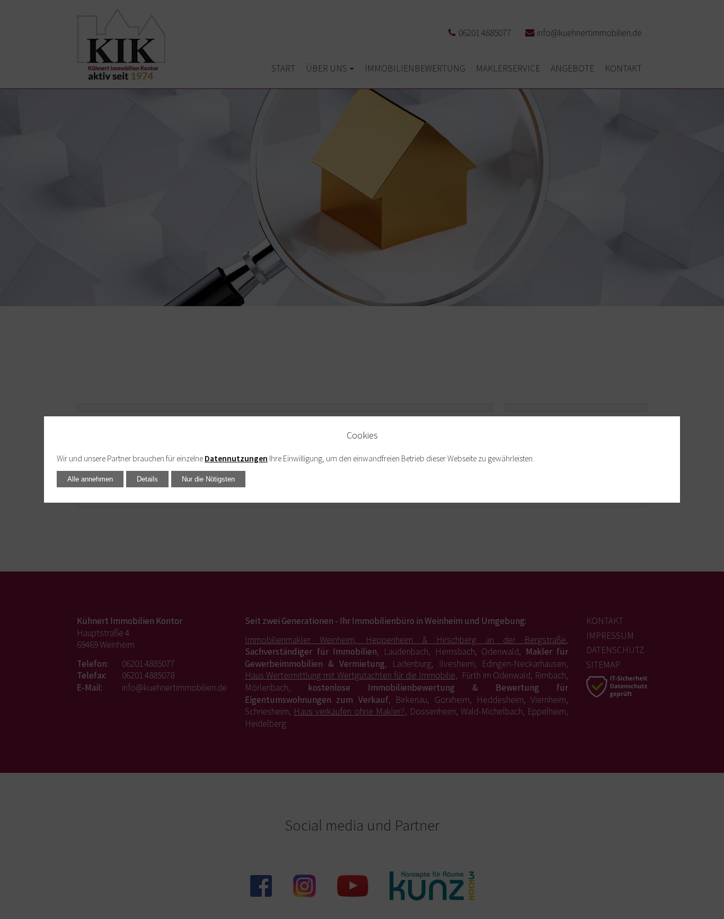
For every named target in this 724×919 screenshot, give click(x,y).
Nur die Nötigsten (208, 479)
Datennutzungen (236, 458)
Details (147, 479)
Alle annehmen (90, 479)
